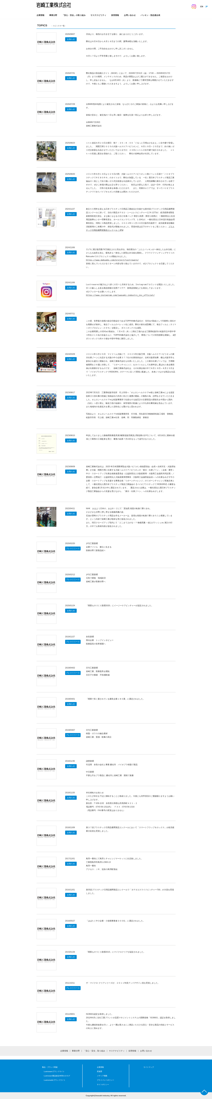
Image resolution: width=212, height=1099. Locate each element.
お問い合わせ (130, 15)
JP (206, 7)
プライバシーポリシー (105, 1080)
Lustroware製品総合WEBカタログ (57, 1076)
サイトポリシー (103, 1084)
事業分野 (53, 15)
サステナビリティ (98, 15)
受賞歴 (99, 1071)
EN (201, 7)
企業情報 (40, 15)
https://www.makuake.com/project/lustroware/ (112, 260)
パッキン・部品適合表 (150, 15)
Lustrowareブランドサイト (54, 1071)
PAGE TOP (204, 1091)
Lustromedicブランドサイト (54, 1080)
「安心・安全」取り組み (94, 1051)
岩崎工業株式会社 (54, 6)
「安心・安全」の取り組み (74, 15)
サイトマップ (149, 1067)
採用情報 (115, 15)
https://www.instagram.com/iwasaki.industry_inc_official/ (120, 295)
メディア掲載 (102, 1076)
